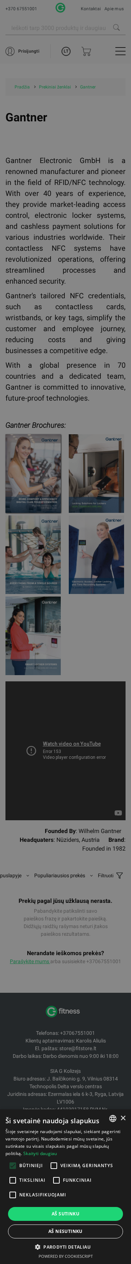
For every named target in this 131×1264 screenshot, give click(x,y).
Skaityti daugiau (40, 1153)
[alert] (65, 632)
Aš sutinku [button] (65, 1214)
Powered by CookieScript (66, 1256)
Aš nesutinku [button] (65, 1231)
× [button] (123, 1118)
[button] (65, 1246)
